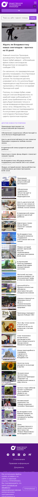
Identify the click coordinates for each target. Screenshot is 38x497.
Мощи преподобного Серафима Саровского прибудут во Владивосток (26, 353)
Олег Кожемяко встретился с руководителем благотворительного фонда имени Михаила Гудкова (26, 340)
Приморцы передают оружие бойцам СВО (26, 314)
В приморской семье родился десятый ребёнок (18, 148)
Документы (19, 467)
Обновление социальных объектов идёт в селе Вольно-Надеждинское (19, 134)
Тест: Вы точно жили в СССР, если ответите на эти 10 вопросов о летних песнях (25, 326)
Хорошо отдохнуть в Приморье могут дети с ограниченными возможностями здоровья (25, 302)
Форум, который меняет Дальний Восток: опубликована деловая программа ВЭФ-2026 (19, 169)
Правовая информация (19, 463)
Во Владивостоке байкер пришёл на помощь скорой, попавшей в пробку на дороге (25, 415)
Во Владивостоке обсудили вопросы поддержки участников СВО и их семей (18, 161)
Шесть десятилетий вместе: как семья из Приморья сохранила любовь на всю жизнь (19, 141)
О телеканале (19, 459)
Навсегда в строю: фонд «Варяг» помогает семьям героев (19, 155)
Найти (33, 18)
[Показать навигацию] (35, 3)
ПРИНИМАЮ (29, 489)
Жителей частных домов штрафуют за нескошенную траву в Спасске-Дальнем (25, 277)
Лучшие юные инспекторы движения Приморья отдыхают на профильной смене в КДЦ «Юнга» (26, 377)
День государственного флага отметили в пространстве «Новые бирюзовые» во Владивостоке (25, 429)
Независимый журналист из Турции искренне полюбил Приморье (25, 403)
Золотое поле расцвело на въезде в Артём (25, 365)
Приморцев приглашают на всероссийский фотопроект (13, 127)
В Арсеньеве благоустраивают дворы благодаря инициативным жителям (24, 265)
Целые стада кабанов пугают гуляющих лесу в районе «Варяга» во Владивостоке (26, 391)
